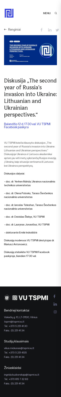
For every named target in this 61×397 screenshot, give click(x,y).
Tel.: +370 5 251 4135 (15, 352)
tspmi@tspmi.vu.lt (14, 321)
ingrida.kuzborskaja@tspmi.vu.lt (21, 375)
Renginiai (14, 29)
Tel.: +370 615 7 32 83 (16, 379)
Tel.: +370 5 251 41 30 (15, 326)
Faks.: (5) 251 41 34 (14, 330)
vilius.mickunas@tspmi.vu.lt (19, 348)
